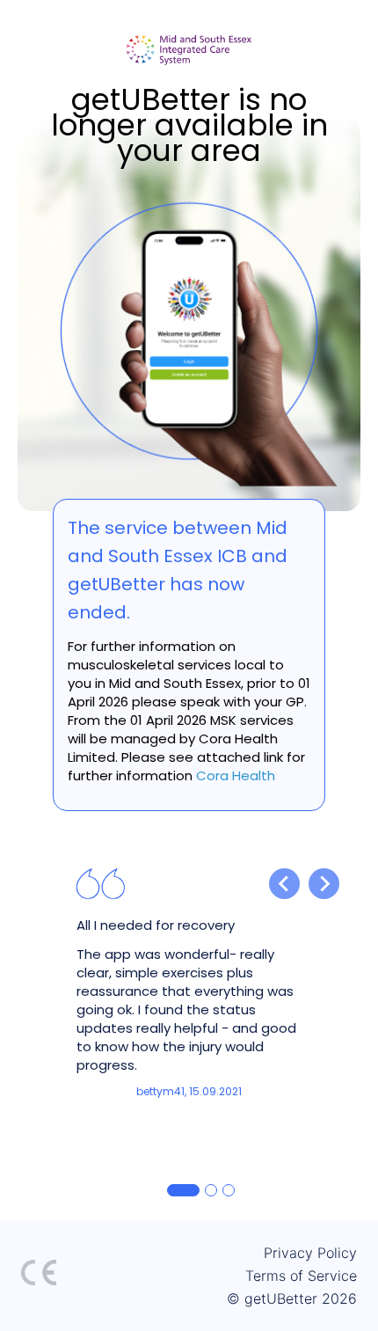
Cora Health (235, 775)
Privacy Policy (310, 1253)
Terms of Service (301, 1275)
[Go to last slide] (284, 883)
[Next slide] (324, 883)
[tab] (183, 1190)
